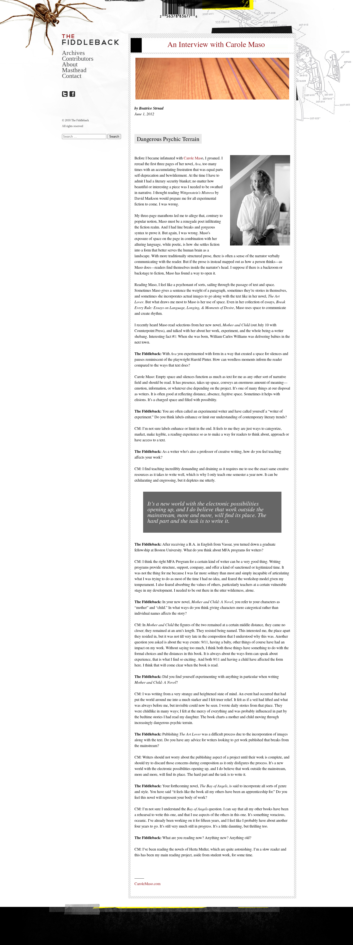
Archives (73, 52)
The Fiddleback (90, 39)
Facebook (72, 94)
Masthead (74, 70)
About (70, 64)
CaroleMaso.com (147, 883)
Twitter (65, 94)
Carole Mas (192, 157)
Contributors (77, 58)
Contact (71, 75)
